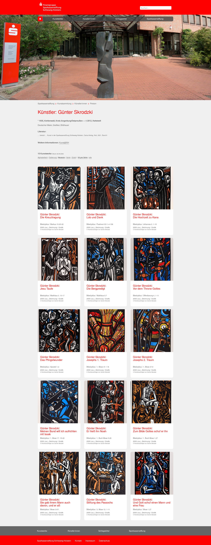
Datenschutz (104, 540)
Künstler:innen (89, 18)
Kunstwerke (58, 18)
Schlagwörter (121, 18)
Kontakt (78, 540)
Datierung (53, 157)
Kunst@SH (64, 142)
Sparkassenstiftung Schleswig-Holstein (54, 540)
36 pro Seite (83, 157)
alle (90, 157)
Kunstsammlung (64, 103)
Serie (68, 157)
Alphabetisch (43, 157)
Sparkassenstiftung (155, 18)
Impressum (90, 540)
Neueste (61, 157)
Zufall (74, 157)
